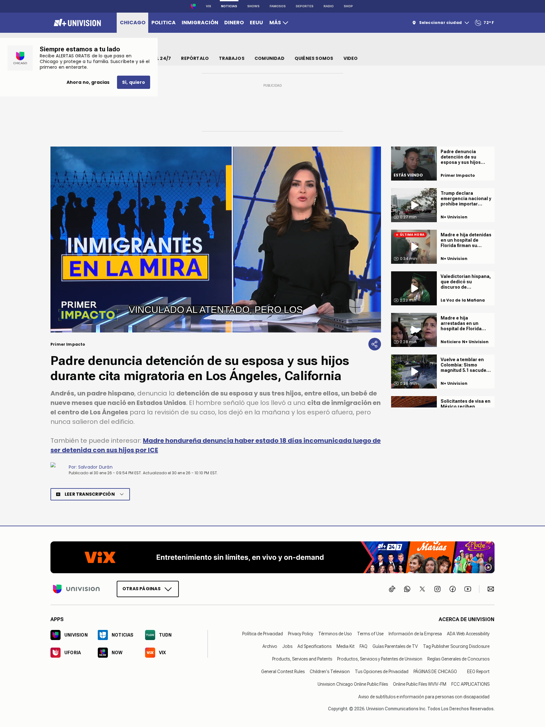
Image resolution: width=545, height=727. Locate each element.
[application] (215, 239)
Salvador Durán (95, 467)
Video (350, 58)
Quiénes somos (314, 58)
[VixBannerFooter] (272, 557)
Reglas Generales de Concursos (458, 658)
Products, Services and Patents (302, 658)
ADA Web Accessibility (468, 633)
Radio (329, 6)
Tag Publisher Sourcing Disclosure (456, 646)
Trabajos (231, 58)
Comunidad (269, 58)
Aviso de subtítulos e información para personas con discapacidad (423, 696)
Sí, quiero (133, 82)
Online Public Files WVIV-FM (419, 683)
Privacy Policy (300, 633)
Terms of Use (370, 633)
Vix (208, 6)
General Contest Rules (283, 671)
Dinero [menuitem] (234, 22)
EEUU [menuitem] (256, 22)
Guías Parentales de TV (395, 646)
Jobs (287, 646)
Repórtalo (195, 58)
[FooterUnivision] (76, 588)
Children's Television (330, 671)
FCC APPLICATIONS (470, 683)
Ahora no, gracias (88, 82)
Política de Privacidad (262, 633)
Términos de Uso (335, 633)
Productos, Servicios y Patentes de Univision (379, 658)
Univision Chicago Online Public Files (353, 683)
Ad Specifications (314, 646)
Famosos (278, 6)
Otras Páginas (141, 588)
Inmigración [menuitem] (200, 22)
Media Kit (346, 646)
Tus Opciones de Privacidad (381, 671)
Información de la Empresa (415, 633)
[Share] (374, 344)
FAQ (363, 646)
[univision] (76, 23)
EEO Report (478, 671)
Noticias (229, 6)
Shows (253, 6)
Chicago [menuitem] (132, 22)
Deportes (305, 6)
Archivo (269, 646)
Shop (348, 6)
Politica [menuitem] (163, 22)
